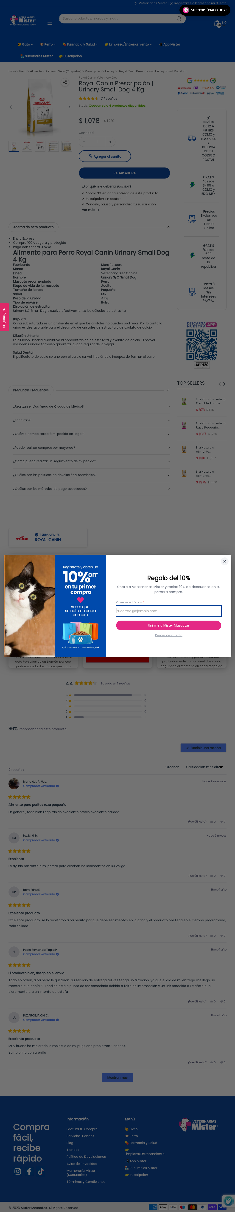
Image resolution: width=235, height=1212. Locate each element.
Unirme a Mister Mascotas (169, 625)
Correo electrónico (130, 602)
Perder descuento (168, 635)
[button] (204, 10)
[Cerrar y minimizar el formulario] (225, 561)
